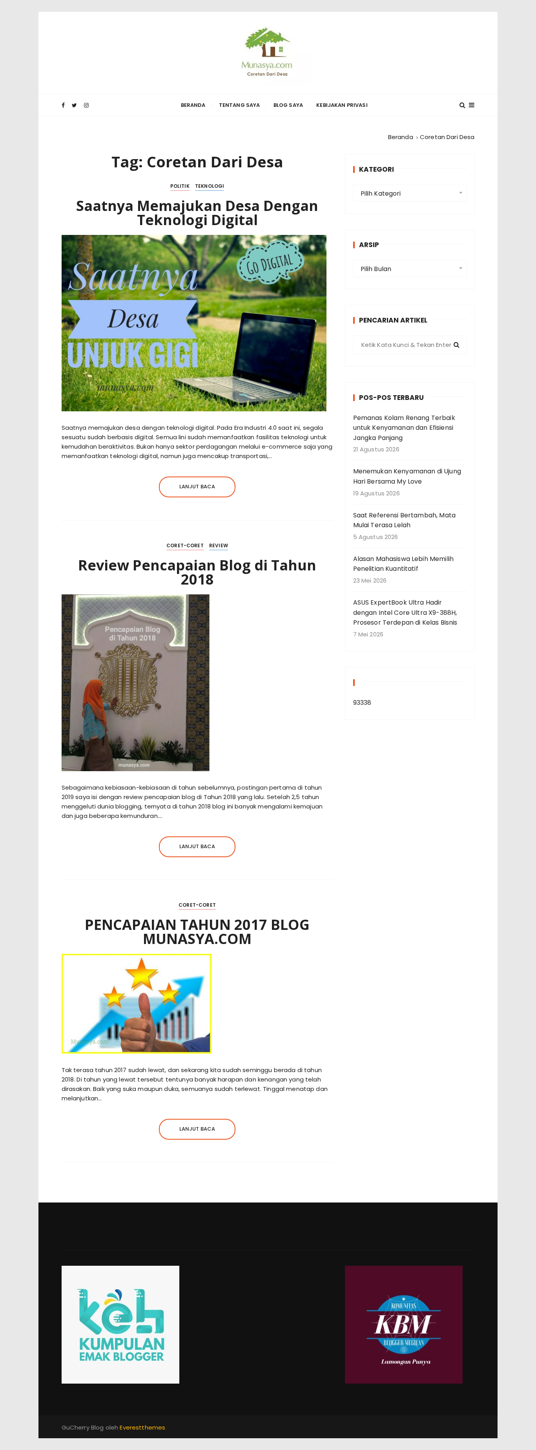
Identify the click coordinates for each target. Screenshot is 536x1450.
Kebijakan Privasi (342, 105)
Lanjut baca (197, 486)
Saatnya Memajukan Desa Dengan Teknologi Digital (197, 212)
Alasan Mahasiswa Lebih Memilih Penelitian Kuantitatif (403, 564)
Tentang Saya (239, 105)
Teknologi (209, 186)
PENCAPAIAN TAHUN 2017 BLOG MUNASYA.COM (197, 931)
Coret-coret (185, 545)
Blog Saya (288, 105)
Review (218, 545)
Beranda (193, 105)
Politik (180, 186)
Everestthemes (142, 1427)
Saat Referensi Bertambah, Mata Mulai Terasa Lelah (404, 520)
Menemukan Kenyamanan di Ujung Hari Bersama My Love (407, 476)
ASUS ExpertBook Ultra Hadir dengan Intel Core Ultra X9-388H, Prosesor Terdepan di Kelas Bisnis (405, 612)
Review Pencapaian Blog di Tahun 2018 (197, 572)
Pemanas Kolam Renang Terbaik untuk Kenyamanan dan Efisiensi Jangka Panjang (404, 427)
